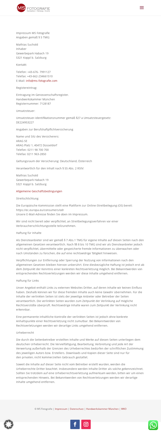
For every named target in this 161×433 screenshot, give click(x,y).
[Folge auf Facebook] (75, 424)
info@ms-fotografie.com (41, 81)
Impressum (61, 409)
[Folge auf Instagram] (86, 424)
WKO (123, 409)
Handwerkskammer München (102, 409)
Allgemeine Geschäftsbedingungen (39, 191)
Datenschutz (77, 409)
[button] (8, 424)
